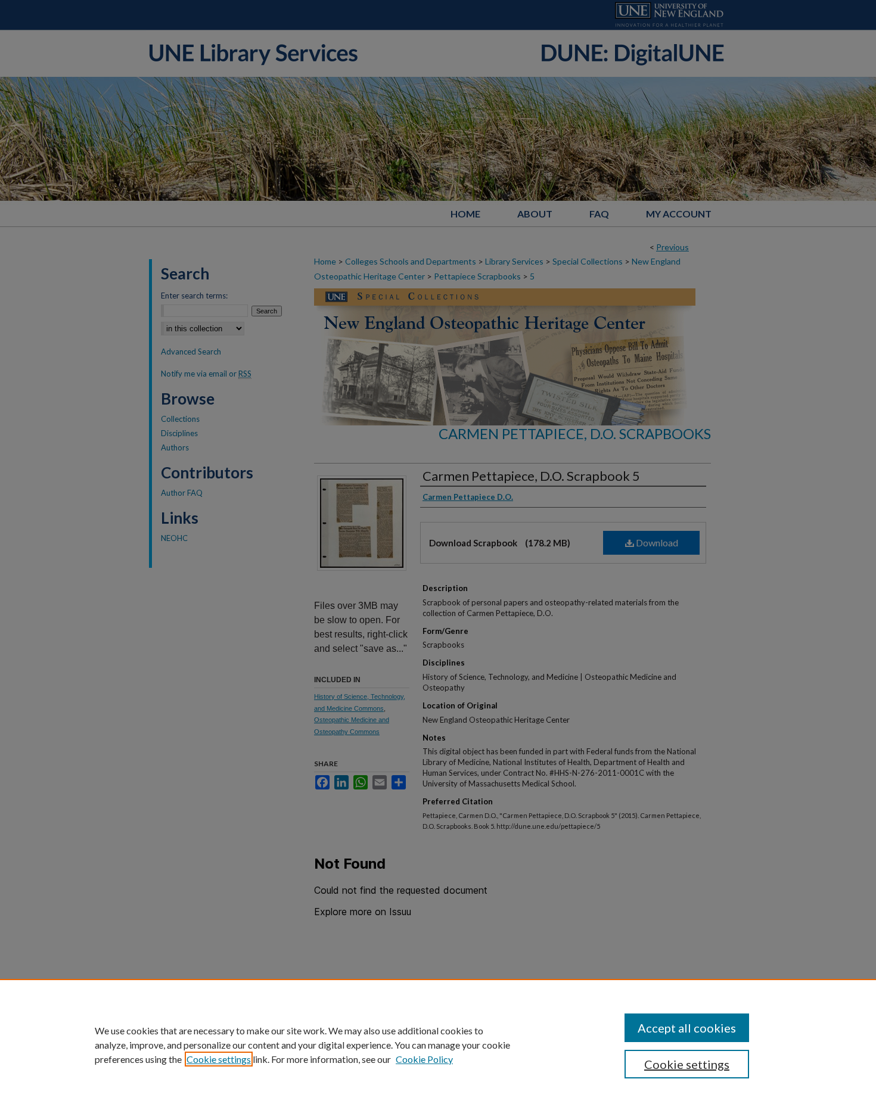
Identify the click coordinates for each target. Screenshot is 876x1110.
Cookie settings (219, 1059)
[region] (438, 1044)
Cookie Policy (424, 1059)
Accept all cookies (687, 1028)
